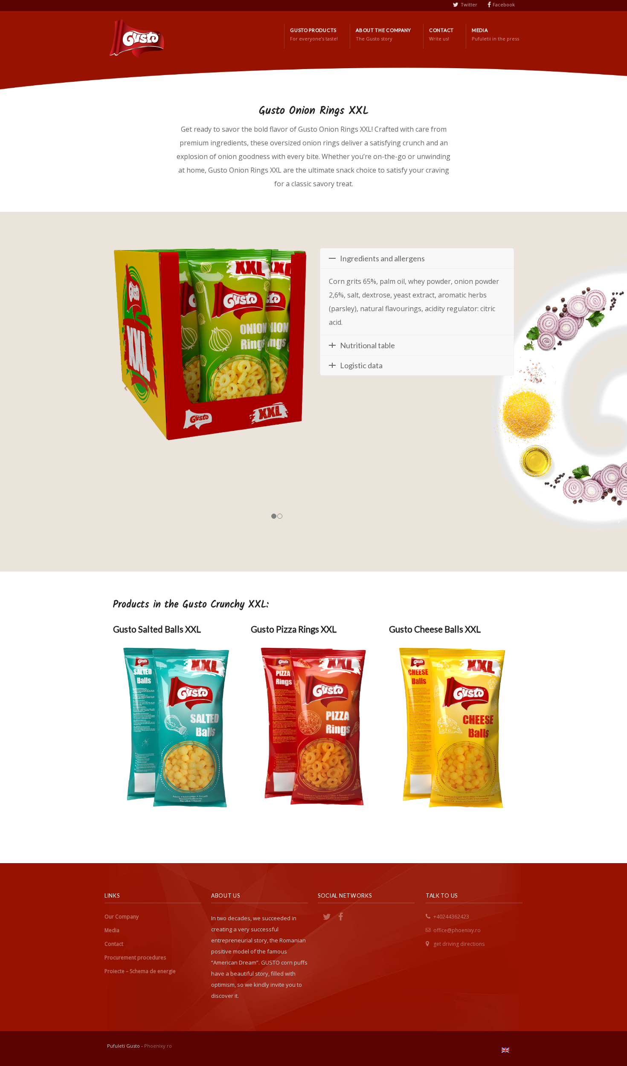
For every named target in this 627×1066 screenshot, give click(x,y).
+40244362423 (451, 916)
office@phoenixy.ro (457, 930)
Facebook (504, 4)
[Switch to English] (505, 1050)
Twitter (469, 4)
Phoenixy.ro (158, 1046)
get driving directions (459, 944)
